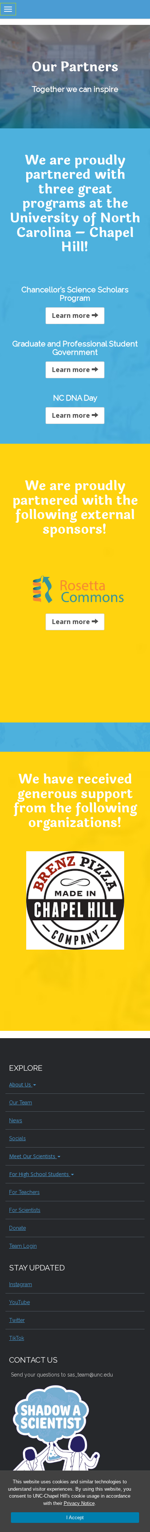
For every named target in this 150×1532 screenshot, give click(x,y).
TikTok (16, 1338)
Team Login (23, 1246)
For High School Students (39, 1174)
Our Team (20, 1102)
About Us (20, 1084)
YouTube (19, 1302)
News (15, 1120)
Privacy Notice (79, 1503)
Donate (17, 1228)
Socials (17, 1138)
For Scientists (24, 1210)
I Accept (75, 1517)
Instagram (20, 1284)
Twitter (17, 1320)
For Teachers (24, 1192)
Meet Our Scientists (33, 1156)
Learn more (72, 315)
